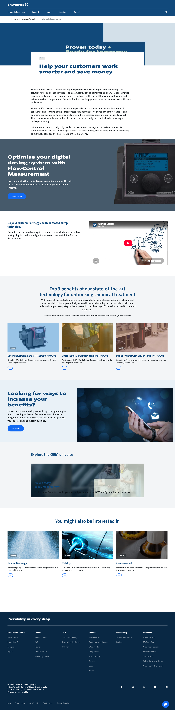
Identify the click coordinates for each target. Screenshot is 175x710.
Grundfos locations (124, 637)
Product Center (149, 651)
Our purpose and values (98, 642)
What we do (94, 647)
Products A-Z (13, 642)
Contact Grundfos (63, 703)
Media (91, 670)
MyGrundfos (148, 642)
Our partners (94, 651)
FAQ (36, 642)
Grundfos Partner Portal (153, 666)
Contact (119, 642)
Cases (91, 666)
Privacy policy (20, 703)
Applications (13, 637)
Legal (9, 703)
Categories (12, 647)
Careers (92, 661)
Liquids (10, 651)
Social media (148, 656)
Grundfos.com (149, 637)
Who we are (94, 637)
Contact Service (41, 651)
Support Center (41, 637)
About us (92, 632)
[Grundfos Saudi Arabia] (8, 19)
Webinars (66, 647)
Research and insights (71, 642)
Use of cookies (34, 703)
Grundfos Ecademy (69, 637)
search (166, 12)
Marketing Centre (42, 656)
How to (38, 647)
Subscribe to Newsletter (153, 661)
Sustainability (94, 656)
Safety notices (48, 703)
